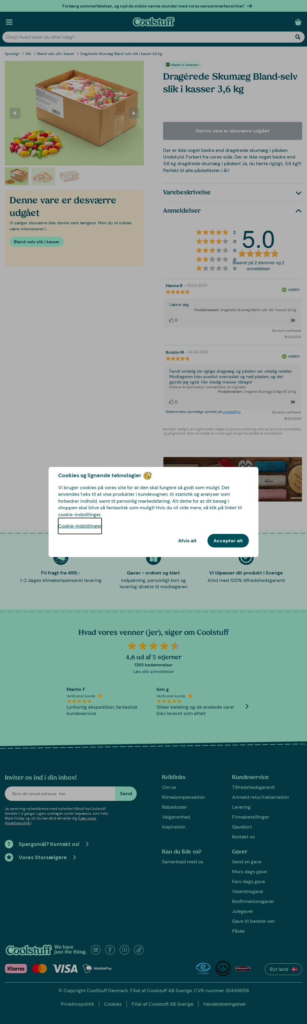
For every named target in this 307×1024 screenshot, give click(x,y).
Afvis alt (187, 541)
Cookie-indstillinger (80, 526)
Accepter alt (228, 541)
